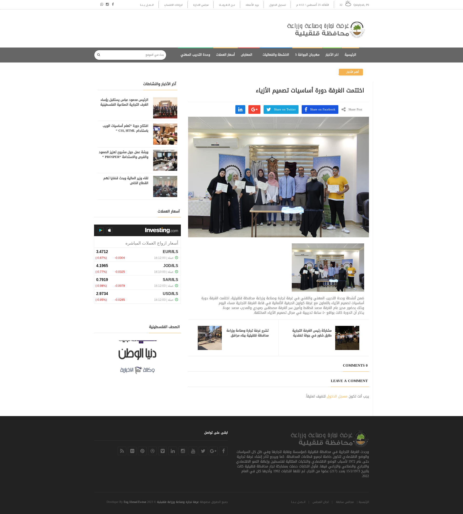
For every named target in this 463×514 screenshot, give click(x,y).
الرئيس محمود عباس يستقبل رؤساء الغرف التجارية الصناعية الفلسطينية (124, 102)
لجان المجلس (321, 502)
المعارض (246, 55)
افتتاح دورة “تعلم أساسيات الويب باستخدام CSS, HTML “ (125, 128)
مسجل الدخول (337, 396)
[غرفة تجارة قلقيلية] (328, 29)
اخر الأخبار (332, 55)
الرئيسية (350, 55)
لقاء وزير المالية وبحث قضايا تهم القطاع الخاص (125, 180)
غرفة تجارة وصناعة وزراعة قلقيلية (178, 502)
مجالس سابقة (345, 502)
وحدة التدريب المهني (195, 55)
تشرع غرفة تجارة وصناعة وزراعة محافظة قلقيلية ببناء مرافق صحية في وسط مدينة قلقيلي (247, 335)
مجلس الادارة (201, 5)
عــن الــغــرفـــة (227, 5)
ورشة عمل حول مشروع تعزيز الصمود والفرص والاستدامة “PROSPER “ (123, 154)
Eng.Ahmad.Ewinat (135, 502)
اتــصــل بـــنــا (147, 5)
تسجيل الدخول (277, 5)
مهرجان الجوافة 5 (307, 55)
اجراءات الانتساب (173, 5)
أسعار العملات (225, 55)
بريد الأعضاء (252, 5)
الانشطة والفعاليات (276, 55)
